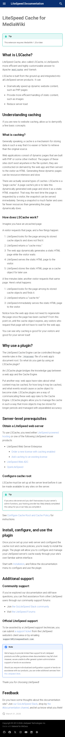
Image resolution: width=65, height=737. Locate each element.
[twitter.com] (15, 732)
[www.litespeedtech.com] (36, 732)
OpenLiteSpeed (15, 467)
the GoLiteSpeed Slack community (30, 606)
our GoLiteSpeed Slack (25, 703)
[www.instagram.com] (20, 732)
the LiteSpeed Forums (23, 611)
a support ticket (23, 631)
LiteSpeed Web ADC (17, 461)
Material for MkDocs (20, 726)
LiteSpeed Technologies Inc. (34, 723)
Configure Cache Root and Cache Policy (28, 515)
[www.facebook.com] (9, 732)
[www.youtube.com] (26, 732)
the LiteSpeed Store (12, 674)
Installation (18, 564)
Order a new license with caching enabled (33, 451)
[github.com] (4, 732)
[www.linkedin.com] (31, 732)
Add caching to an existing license (29, 456)
